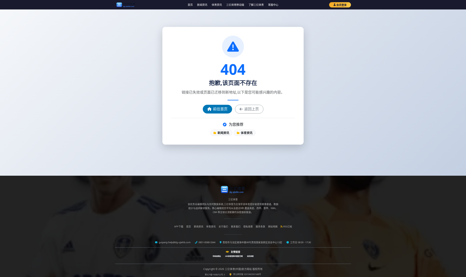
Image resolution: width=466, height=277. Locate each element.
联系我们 (235, 226)
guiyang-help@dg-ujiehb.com (174, 242)
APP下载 (178, 226)
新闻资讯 (202, 4)
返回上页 (251, 109)
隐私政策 (248, 226)
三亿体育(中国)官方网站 (238, 269)
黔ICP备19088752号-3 (215, 274)
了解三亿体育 (256, 4)
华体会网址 (217, 256)
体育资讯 (217, 4)
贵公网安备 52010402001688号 (247, 274)
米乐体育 (250, 256)
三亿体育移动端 (235, 4)
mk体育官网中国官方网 (234, 256)
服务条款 (260, 226)
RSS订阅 (287, 226)
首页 (190, 4)
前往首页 (220, 109)
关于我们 (223, 226)
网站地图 (273, 226)
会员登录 (341, 5)
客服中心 (273, 4)
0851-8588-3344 (206, 242)
